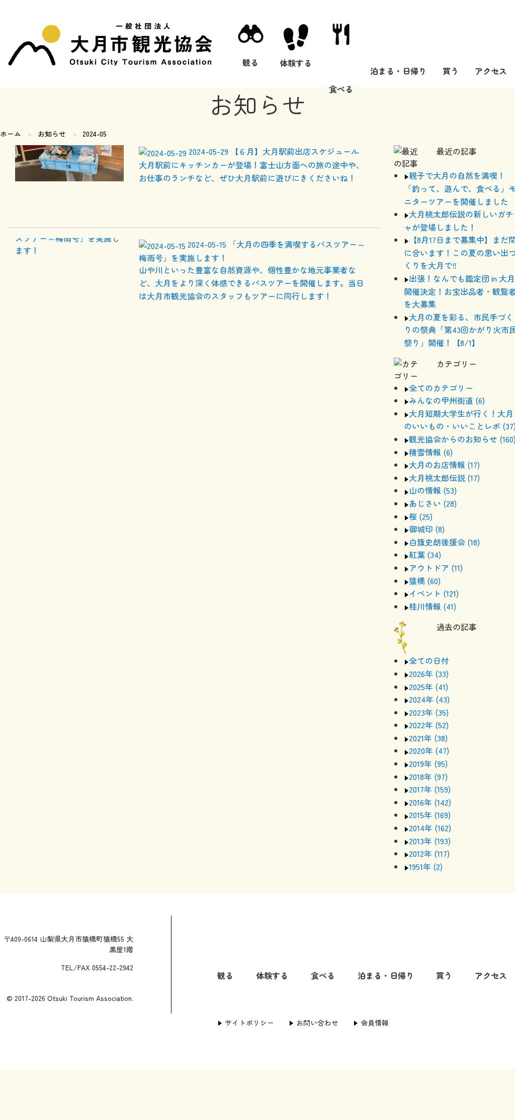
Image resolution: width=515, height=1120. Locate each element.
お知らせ (52, 134)
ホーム (10, 134)
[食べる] (341, 43)
